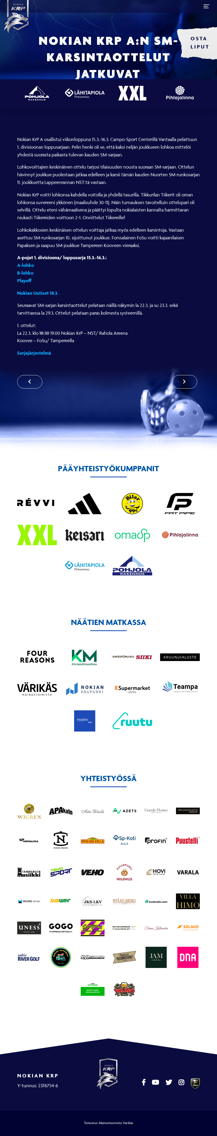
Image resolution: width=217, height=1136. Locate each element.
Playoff (24, 281)
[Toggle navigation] (206, 6)
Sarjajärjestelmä (34, 353)
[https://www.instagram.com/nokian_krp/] (182, 1082)
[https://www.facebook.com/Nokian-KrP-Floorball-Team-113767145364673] (144, 1082)
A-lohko (25, 265)
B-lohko (25, 273)
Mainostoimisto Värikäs (116, 1123)
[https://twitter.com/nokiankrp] (169, 1082)
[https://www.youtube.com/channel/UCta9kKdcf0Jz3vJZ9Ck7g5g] (156, 1082)
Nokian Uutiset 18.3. (37, 293)
